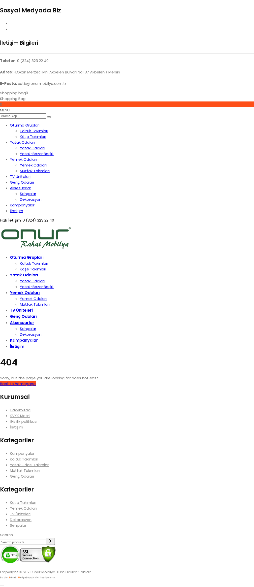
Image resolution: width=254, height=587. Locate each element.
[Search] (50, 541)
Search (6, 534)
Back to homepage (18, 383)
